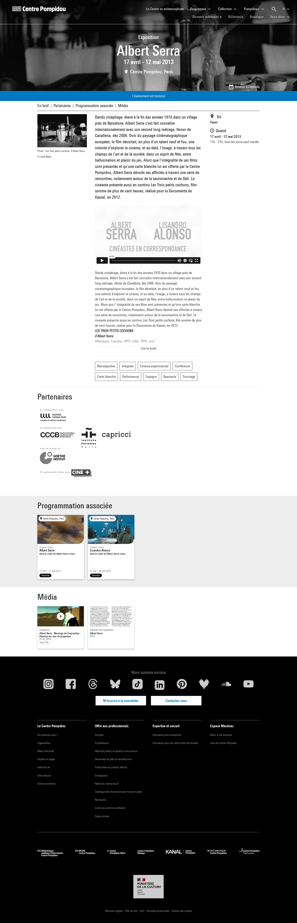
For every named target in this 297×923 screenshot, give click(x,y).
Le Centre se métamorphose (166, 8)
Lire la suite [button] (148, 348)
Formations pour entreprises (167, 735)
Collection (225, 9)
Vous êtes (278, 17)
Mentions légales (114, 910)
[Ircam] (88, 855)
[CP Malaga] (149, 855)
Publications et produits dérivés (111, 767)
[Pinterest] (182, 685)
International (44, 775)
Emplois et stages (46, 759)
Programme (198, 9)
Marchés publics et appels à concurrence (116, 751)
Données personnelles (158, 910)
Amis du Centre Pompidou (223, 743)
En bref (43, 105)
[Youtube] (248, 685)
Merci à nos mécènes (221, 735)
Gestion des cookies (182, 910)
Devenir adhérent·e (209, 16)
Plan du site (131, 910)
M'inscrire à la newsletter (121, 701)
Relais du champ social (106, 783)
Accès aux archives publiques (110, 807)
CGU (142, 910)
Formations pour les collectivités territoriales (175, 743)
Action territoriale (46, 783)
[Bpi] (53, 855)
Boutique (258, 16)
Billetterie (235, 17)
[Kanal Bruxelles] (183, 855)
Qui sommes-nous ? (47, 735)
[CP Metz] (119, 855)
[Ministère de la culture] (148, 886)
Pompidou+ (252, 9)
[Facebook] (71, 685)
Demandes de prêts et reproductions (113, 759)
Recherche (100, 799)
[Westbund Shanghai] (220, 855)
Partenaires (62, 105)
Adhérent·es (43, 767)
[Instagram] (48, 685)
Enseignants (101, 775)
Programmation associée (94, 105)
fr (284, 9)
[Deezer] (204, 685)
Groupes (99, 735)
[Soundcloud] (226, 685)
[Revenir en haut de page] (287, 913)
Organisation (44, 743)
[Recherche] (274, 9)
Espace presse (102, 816)
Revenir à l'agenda (247, 86)
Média (123, 105)
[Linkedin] (159, 685)
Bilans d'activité (45, 751)
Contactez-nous (176, 701)
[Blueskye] (115, 685)
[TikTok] (137, 685)
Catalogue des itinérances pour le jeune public (118, 791)
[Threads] (93, 685)
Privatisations (102, 743)
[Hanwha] (249, 855)
